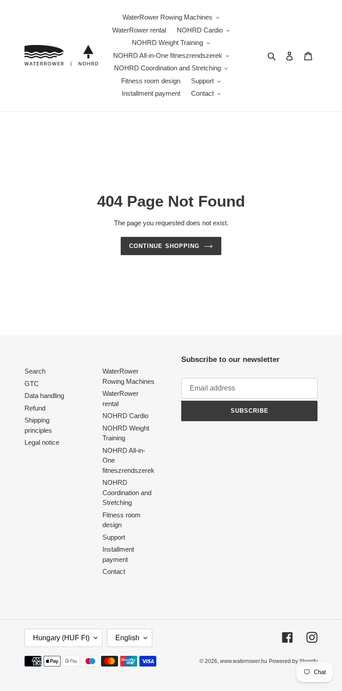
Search (34, 371)
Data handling (44, 395)
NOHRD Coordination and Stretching (126, 492)
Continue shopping (164, 246)
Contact (113, 571)
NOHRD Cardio (125, 415)
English (127, 638)
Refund (34, 408)
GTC (31, 383)
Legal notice (41, 442)
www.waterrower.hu (243, 661)
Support (113, 537)
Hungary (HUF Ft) (61, 638)
